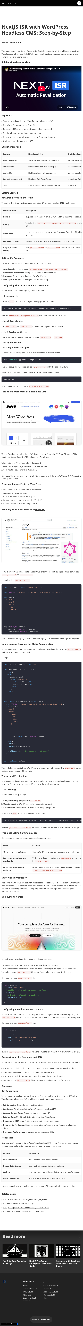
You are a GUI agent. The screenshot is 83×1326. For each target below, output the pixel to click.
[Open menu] (79, 3)
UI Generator (27, 1295)
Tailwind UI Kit (48, 1289)
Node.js (6, 217)
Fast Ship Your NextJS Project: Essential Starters (23, 1211)
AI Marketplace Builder (51, 1292)
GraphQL (40, 509)
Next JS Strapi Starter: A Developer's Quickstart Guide (26, 1207)
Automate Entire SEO (30, 1289)
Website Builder (28, 1292)
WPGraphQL (8, 241)
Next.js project (17, 121)
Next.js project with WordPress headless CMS (52, 781)
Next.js (66, 51)
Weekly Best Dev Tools (51, 1286)
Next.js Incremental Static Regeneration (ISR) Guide (25, 1199)
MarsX (25, 1286)
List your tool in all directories (29, 1299)
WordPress (6, 54)
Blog (45, 1298)
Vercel (19, 896)
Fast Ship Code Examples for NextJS (18, 1203)
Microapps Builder (50, 1295)
